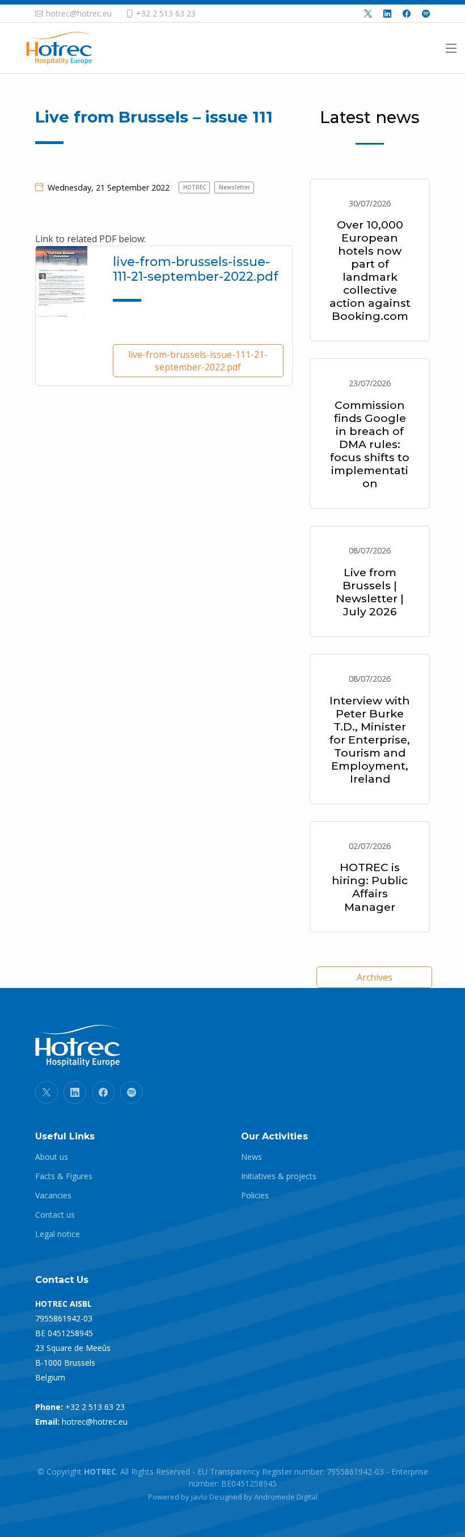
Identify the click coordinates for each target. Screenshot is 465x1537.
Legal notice (57, 1234)
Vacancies (53, 1196)
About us (51, 1157)
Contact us (55, 1215)
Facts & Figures (63, 1176)
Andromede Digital (286, 1497)
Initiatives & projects (278, 1176)
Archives (374, 977)
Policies (255, 1196)
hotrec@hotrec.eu (95, 1421)
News (251, 1157)
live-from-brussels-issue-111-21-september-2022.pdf (198, 360)
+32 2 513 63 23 (95, 1406)
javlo (199, 1497)
